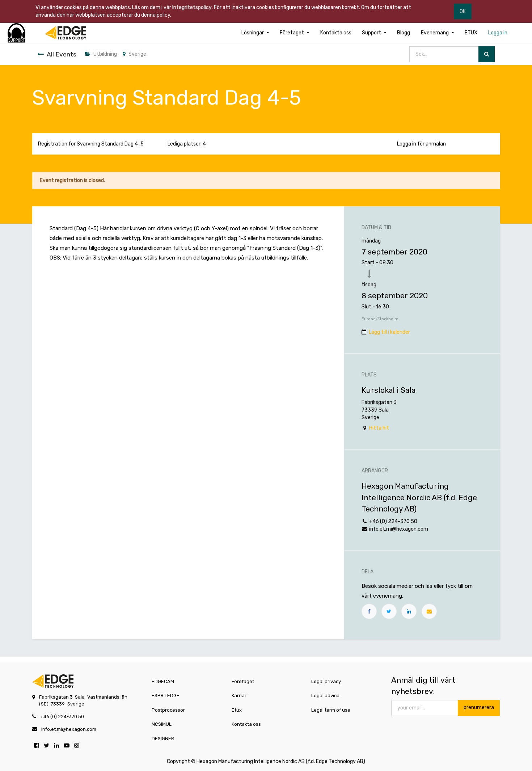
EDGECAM (163, 681)
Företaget (243, 681)
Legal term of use (330, 710)
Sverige (137, 54)
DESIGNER (163, 738)
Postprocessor (168, 710)
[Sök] (486, 54)
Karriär (239, 695)
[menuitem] (336, 32)
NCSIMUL (162, 724)
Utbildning (105, 54)
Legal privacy (326, 681)
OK (463, 11)
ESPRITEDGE (166, 695)
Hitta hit (379, 428)
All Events (61, 54)
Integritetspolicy (192, 7)
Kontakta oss (246, 724)
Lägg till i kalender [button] (389, 332)
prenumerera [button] (479, 707)
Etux (237, 710)
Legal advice (325, 695)
